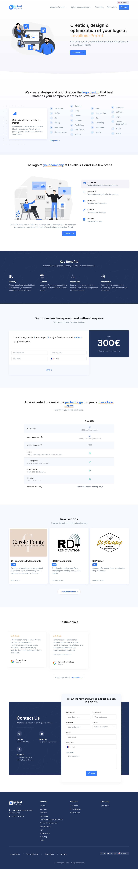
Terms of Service (32, 854)
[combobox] (94, 726)
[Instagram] (111, 853)
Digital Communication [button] (80, 7)
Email (68, 732)
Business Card (45, 833)
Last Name (97, 712)
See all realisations (68, 592)
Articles (75, 806)
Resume (42, 806)
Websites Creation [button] (57, 7)
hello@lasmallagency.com (48, 742)
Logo (41, 830)
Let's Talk (70, 233)
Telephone (69, 742)
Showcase (43, 812)
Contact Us (76, 53)
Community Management (48, 823)
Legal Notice (15, 854)
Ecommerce (44, 816)
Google (18, 662)
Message (70, 752)
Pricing (42, 840)
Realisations (112, 7)
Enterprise (69, 722)
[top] (132, 857)
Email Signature (45, 826)
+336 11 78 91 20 (23, 742)
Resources (76, 812)
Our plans (54, 140)
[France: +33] (52, 359)
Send (48, 370)
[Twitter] (115, 853)
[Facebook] (104, 853)
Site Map (64, 854)
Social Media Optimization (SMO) (51, 819)
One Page (43, 809)
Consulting (99, 7)
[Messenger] (108, 853)
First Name (70, 712)
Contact (124, 7)
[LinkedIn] (101, 853)
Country (95, 722)
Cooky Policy (49, 854)
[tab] (105, 184)
